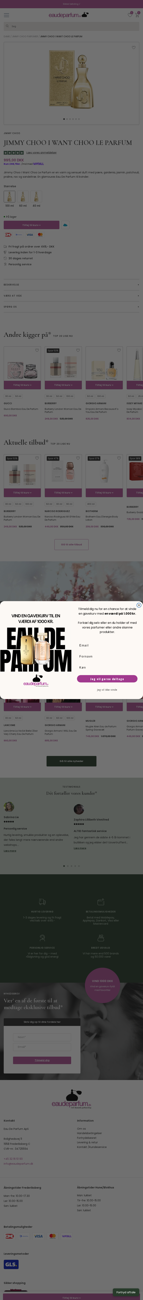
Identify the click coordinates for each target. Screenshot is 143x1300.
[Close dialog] (139, 605)
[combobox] (106, 667)
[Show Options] (135, 667)
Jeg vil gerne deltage (107, 678)
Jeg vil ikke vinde (107, 689)
